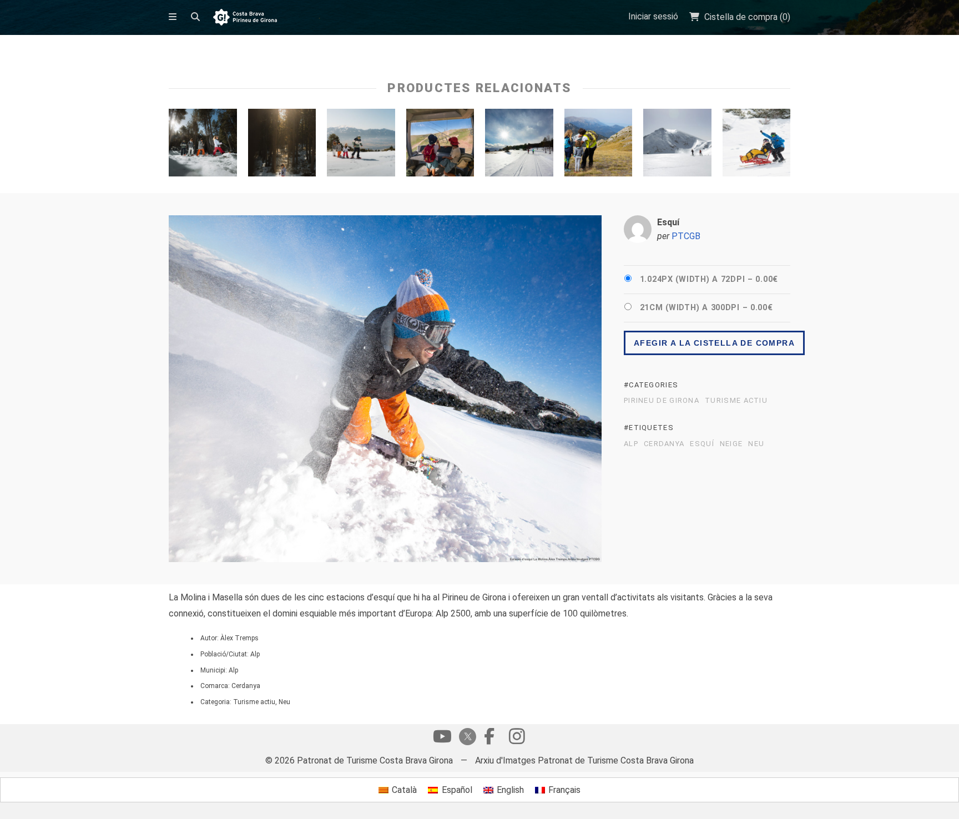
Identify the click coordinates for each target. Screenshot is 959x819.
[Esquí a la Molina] (757, 145)
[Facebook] (489, 739)
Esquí (702, 444)
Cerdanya (664, 444)
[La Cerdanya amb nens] (598, 145)
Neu (756, 444)
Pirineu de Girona (661, 401)
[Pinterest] (517, 739)
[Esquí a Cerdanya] (519, 145)
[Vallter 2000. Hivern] (677, 145)
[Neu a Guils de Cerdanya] (282, 145)
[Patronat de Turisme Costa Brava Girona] (245, 18)
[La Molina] (440, 145)
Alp (631, 444)
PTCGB (686, 236)
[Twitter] (465, 737)
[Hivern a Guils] (203, 145)
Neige (731, 444)
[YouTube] (442, 739)
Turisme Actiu (736, 401)
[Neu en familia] (361, 145)
